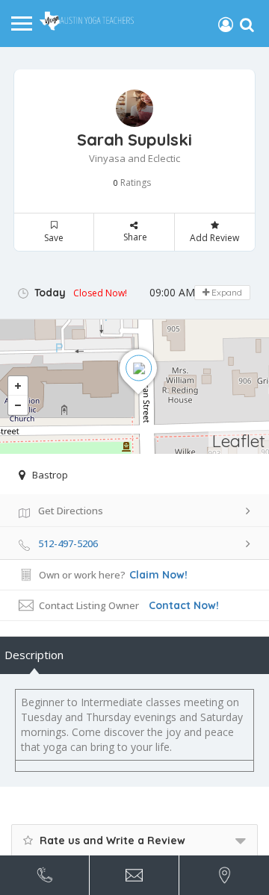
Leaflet (238, 441)
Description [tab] (34, 654)
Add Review (214, 237)
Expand (225, 292)
